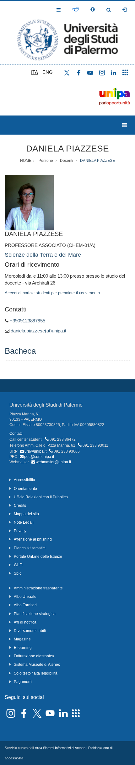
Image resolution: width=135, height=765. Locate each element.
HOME (25, 160)
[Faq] (92, 9)
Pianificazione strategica (35, 614)
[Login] (124, 9)
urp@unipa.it (35, 451)
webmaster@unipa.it (53, 462)
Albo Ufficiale (25, 596)
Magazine (22, 639)
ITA (34, 72)
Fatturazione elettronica (34, 656)
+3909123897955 (27, 320)
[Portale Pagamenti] (75, 9)
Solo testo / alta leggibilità (35, 673)
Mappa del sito (26, 514)
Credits (20, 505)
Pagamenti (23, 682)
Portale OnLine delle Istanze (38, 556)
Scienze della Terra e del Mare (43, 255)
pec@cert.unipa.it (39, 456)
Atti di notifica (25, 622)
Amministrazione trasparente (38, 588)
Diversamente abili (30, 631)
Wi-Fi (18, 565)
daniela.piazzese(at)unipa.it (38, 330)
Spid (18, 573)
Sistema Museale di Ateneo (37, 664)
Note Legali (24, 522)
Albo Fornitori (25, 605)
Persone (46, 160)
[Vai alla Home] (67, 32)
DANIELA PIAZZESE (67, 148)
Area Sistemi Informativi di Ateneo (60, 748)
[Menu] (124, 125)
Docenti (66, 160)
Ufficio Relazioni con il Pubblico (41, 497)
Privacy (20, 531)
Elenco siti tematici (30, 548)
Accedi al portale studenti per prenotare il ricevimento (52, 292)
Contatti (16, 433)
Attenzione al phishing (33, 539)
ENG (47, 72)
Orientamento (25, 488)
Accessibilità (24, 480)
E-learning (23, 647)
